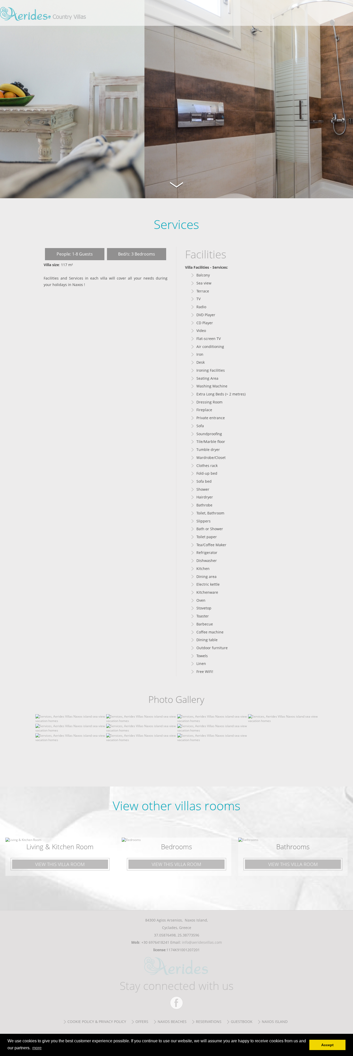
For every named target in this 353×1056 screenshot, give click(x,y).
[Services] (70, 721)
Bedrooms (176, 846)
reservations (208, 1021)
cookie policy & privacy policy (96, 1021)
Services (44, 13)
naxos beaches (172, 1021)
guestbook (241, 1021)
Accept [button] (327, 1045)
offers (141, 1021)
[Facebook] (176, 1002)
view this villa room (60, 864)
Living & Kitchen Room (60, 846)
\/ (176, 184)
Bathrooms (293, 846)
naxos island (275, 1021)
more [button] (37, 1048)
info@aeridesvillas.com (202, 942)
